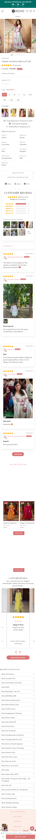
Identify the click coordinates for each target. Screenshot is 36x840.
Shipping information (18, 177)
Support (18, 821)
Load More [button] (18, 454)
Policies (17, 826)
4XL (11, 100)
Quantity (6, 80)
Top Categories (17, 811)
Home (17, 16)
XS (4, 95)
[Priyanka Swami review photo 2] (5, 321)
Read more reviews (18, 658)
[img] (8, 254)
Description (18, 173)
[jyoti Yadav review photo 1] (18, 398)
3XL (4, 100)
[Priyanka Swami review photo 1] (18, 301)
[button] (7, 65)
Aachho (5, 58)
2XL (30, 95)
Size (3, 90)
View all (19, 533)
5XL (18, 100)
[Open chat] (32, 828)
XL (24, 95)
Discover (17, 816)
